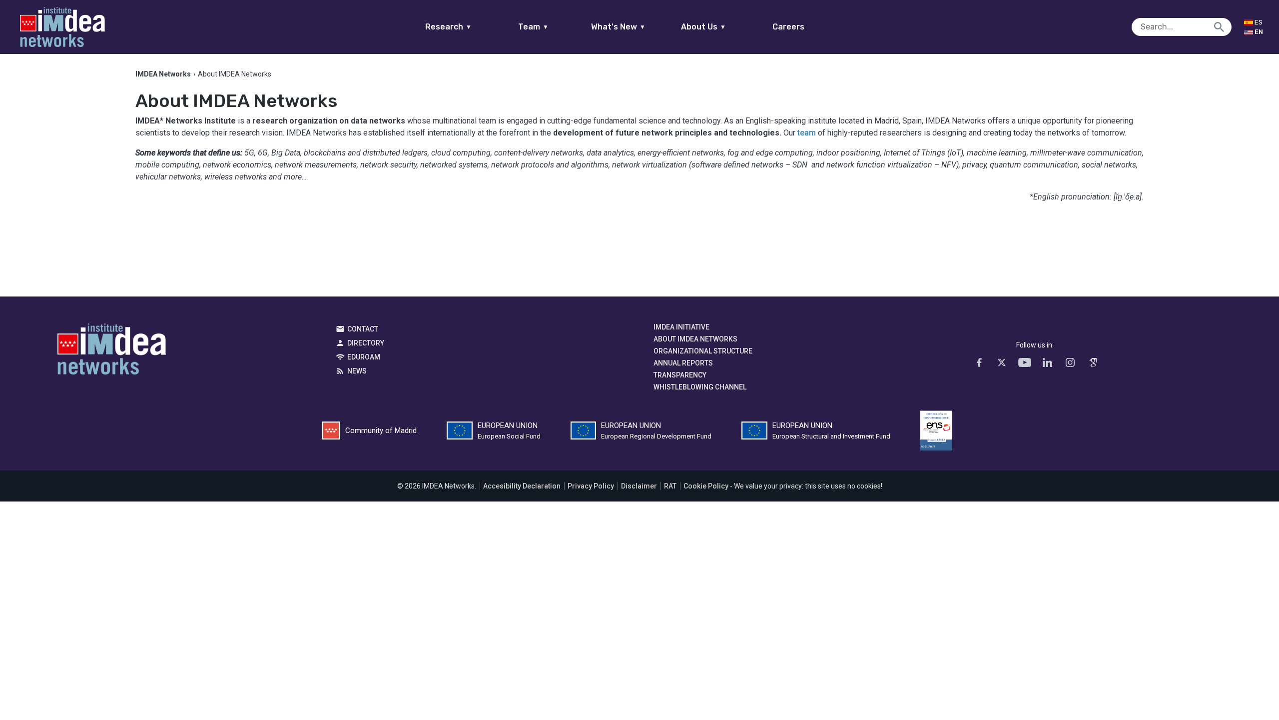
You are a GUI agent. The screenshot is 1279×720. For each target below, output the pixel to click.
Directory (365, 343)
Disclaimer (639, 486)
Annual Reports (683, 363)
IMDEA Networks (111, 352)
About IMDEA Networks (695, 339)
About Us (703, 27)
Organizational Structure (702, 351)
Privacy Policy (591, 486)
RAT (670, 486)
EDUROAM (363, 357)
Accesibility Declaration (522, 486)
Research (448, 27)
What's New (618, 27)
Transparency (679, 375)
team (806, 133)
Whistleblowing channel (699, 387)
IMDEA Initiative (681, 327)
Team (533, 27)
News (357, 371)
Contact (362, 329)
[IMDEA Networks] (62, 27)
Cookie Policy (705, 486)
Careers (788, 27)
